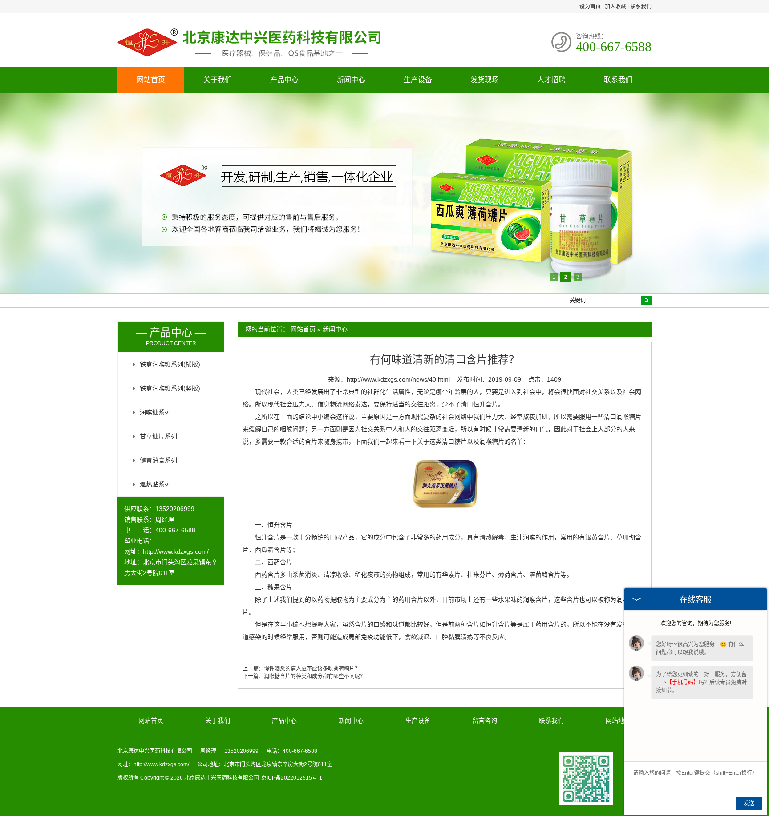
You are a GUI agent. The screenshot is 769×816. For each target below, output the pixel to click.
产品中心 (284, 80)
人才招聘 (551, 80)
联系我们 (641, 7)
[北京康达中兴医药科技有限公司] (250, 59)
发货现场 (484, 80)
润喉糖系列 (155, 412)
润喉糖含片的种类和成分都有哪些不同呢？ (314, 676)
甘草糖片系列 (158, 436)
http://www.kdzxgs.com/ (176, 551)
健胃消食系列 (158, 460)
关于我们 (217, 80)
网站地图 (618, 720)
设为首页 (590, 7)
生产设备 (418, 80)
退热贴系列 (155, 484)
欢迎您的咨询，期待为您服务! (695, 623)
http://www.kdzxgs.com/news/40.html (398, 379)
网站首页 (151, 80)
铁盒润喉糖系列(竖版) (170, 388)
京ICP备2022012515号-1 (291, 778)
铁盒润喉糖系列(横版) (170, 364)
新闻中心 (351, 80)
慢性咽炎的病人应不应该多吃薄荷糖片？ (312, 669)
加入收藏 (615, 7)
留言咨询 (484, 720)
